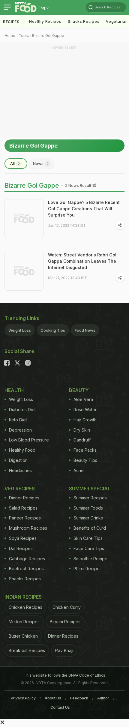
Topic (24, 35)
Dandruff (82, 439)
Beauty (79, 390)
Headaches (20, 470)
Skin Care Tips (88, 538)
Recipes (11, 21)
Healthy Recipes (45, 21)
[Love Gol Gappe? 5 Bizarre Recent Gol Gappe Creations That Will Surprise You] (24, 218)
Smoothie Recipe (90, 558)
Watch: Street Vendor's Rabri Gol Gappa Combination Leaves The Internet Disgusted (82, 261)
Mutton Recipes (24, 621)
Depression (20, 429)
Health (14, 390)
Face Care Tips (89, 548)
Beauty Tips (85, 460)
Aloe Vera (83, 399)
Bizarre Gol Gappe (48, 35)
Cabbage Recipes (27, 558)
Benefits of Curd (90, 528)
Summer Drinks (88, 517)
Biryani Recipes (65, 621)
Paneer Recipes (25, 517)
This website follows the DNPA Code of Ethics (64, 675)
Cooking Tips (52, 330)
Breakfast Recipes (27, 650)
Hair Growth (85, 419)
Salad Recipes (23, 507)
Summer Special (89, 489)
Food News (85, 330)
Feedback (79, 698)
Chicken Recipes (25, 607)
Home (9, 35)
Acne (79, 470)
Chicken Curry (66, 607)
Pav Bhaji (64, 650)
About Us (53, 698)
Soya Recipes (23, 538)
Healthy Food (22, 450)
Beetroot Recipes (26, 568)
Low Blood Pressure (29, 439)
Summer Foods (88, 507)
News (41, 163)
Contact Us (60, 707)
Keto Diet (18, 419)
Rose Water (85, 409)
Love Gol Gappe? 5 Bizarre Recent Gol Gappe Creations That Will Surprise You (84, 208)
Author (103, 698)
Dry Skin (82, 429)
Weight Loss (19, 330)
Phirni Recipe (87, 568)
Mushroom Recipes (28, 528)
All (15, 163)
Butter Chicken (23, 636)
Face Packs (85, 450)
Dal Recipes (21, 548)
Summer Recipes (90, 497)
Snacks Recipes (83, 21)
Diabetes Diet (22, 409)
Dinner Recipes (24, 497)
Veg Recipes (19, 489)
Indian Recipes (23, 597)
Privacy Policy (23, 698)
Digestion (18, 460)
